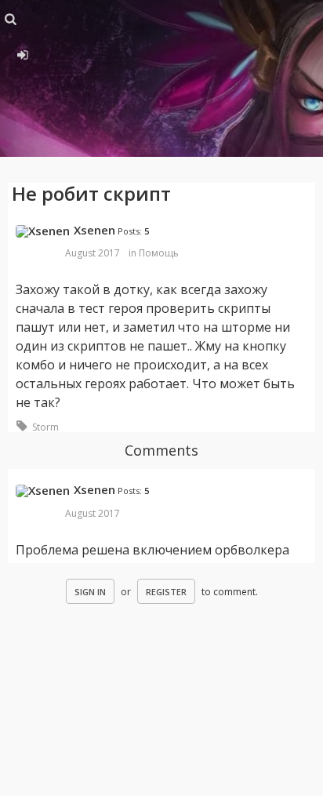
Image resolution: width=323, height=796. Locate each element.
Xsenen (94, 230)
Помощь (159, 253)
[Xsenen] (43, 231)
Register (166, 592)
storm (45, 427)
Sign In (90, 592)
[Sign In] (20, 53)
